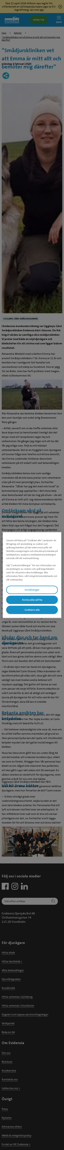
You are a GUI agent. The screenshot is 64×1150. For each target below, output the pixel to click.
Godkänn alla (32, 609)
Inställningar (32, 589)
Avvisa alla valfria (32, 600)
